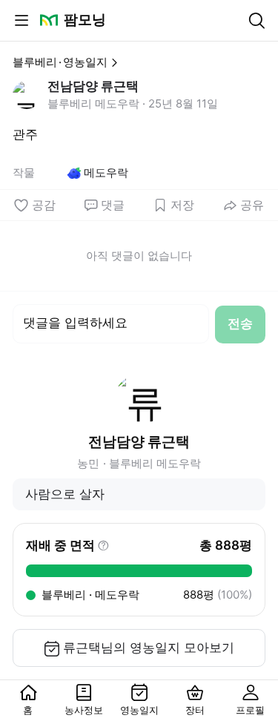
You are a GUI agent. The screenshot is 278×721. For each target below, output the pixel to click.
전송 (240, 323)
